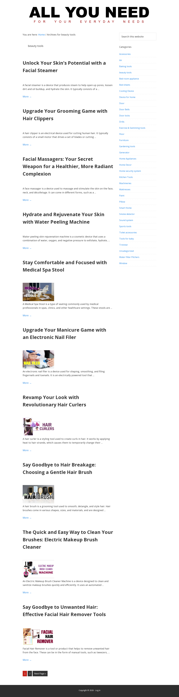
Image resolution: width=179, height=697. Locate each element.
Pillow (122, 201)
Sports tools (125, 226)
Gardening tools (127, 146)
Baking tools (125, 66)
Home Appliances (127, 158)
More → (27, 96)
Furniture (124, 140)
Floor (121, 134)
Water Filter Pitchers (129, 257)
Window (123, 263)
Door (121, 103)
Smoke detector (127, 214)
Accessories (125, 54)
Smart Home (125, 207)
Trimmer (123, 244)
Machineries (125, 183)
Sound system (126, 220)
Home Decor (125, 164)
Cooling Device (126, 91)
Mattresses (124, 189)
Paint (121, 195)
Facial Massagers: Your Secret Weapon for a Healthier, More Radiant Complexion (68, 166)
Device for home (127, 97)
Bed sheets (124, 84)
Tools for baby (126, 238)
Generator (124, 152)
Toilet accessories (128, 232)
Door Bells (124, 109)
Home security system (130, 171)
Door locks (124, 115)
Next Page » (40, 674)
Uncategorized (126, 251)
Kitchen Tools (126, 177)
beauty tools (125, 72)
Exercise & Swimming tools (132, 127)
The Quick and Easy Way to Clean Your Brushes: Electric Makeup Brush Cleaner (68, 539)
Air (120, 60)
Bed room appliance (129, 78)
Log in (97, 690)
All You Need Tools (89, 14)
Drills (121, 121)
